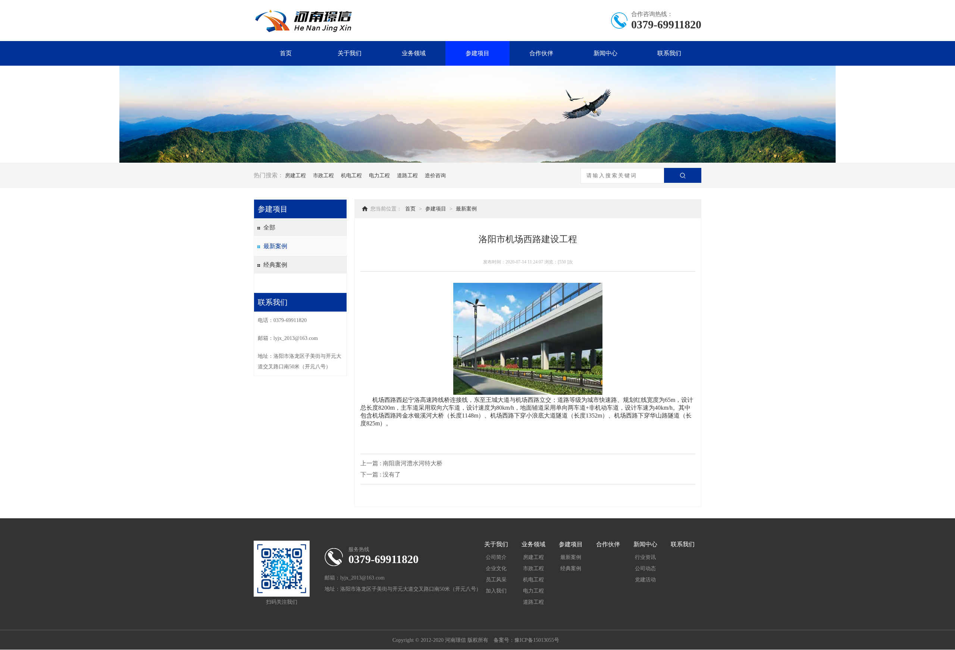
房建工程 (295, 175)
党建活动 (645, 579)
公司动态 (645, 568)
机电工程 (351, 175)
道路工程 (407, 175)
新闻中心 (605, 53)
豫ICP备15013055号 (536, 640)
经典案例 (275, 265)
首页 (286, 53)
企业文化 (496, 568)
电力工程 (379, 175)
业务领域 (414, 53)
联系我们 (669, 53)
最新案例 (275, 246)
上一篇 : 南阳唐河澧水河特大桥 (401, 463)
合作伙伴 (541, 53)
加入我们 (496, 591)
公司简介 (496, 557)
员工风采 (496, 579)
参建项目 (477, 53)
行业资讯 (645, 557)
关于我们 (349, 53)
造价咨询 (435, 175)
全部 (269, 227)
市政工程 (323, 175)
